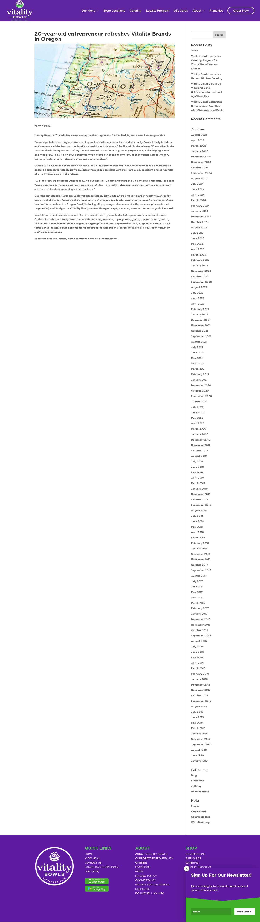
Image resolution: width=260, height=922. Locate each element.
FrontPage (197, 780)
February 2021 (200, 374)
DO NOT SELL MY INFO (149, 893)
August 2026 (199, 134)
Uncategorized (200, 791)
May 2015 (197, 722)
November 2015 (200, 690)
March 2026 (198, 145)
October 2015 (199, 695)
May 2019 (197, 472)
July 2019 (197, 461)
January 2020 (199, 434)
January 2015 (199, 733)
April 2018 (197, 532)
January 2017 (199, 613)
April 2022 (197, 303)
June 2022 (197, 298)
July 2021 (197, 347)
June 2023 (197, 238)
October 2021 (199, 330)
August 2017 (199, 575)
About (196, 11)
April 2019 (197, 477)
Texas (194, 50)
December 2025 (201, 156)
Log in (195, 806)
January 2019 (199, 488)
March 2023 (198, 254)
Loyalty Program (157, 11)
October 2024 (200, 167)
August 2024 (199, 178)
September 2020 (201, 396)
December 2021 (200, 319)
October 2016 (199, 630)
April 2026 (197, 140)
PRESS (139, 871)
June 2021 (197, 352)
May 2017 (197, 592)
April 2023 (197, 249)
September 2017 (201, 570)
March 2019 (198, 483)
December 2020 (201, 385)
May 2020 (197, 418)
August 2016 (199, 641)
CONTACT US (93, 863)
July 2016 (197, 646)
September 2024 (201, 173)
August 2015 (199, 706)
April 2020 (197, 423)
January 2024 (199, 211)
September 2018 (201, 505)
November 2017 (200, 559)
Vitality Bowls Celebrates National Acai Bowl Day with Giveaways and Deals (207, 106)
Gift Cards (181, 11)
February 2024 (200, 205)
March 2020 (198, 428)
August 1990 (199, 749)
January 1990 (199, 760)
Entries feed (198, 811)
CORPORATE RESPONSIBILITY (154, 858)
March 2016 (198, 668)
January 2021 (199, 379)
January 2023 (199, 265)
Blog (194, 775)
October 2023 (200, 222)
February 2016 (200, 673)
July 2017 (197, 581)
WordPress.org (200, 822)
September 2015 (201, 700)
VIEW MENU (92, 858)
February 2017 (200, 608)
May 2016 (197, 657)
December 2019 (200, 439)
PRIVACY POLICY (146, 876)
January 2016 (199, 679)
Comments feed (200, 816)
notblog (196, 786)
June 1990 (197, 755)
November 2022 (201, 271)
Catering (135, 11)
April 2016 (197, 662)
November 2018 (200, 494)
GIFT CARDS (193, 858)
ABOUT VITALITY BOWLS (151, 854)
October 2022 (200, 276)
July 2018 (197, 515)
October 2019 (199, 450)
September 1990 (201, 744)
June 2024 (197, 189)
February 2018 (200, 543)
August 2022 (199, 287)
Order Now (241, 10)
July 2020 (197, 407)
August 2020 (199, 401)
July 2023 (197, 233)
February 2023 (200, 260)
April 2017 (197, 597)
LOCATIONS (142, 867)
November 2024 (201, 162)
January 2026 (199, 151)
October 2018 (199, 499)
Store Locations (114, 11)
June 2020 (197, 412)
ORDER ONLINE (195, 854)
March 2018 (198, 537)
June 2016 (197, 652)
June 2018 (197, 521)
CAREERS (141, 863)
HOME (89, 854)
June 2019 (197, 467)
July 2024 (197, 183)
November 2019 (200, 445)
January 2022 (199, 314)
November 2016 (200, 624)
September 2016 (201, 635)
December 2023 (201, 216)
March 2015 (198, 728)
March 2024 (198, 200)
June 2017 (197, 586)
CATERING (192, 863)
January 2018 (199, 548)
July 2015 (197, 711)
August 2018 (199, 510)
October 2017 (199, 564)
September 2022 (201, 281)
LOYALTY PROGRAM (198, 867)
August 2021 (199, 341)
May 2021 (197, 358)
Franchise (216, 11)
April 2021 (197, 363)
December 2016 (200, 619)
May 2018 (197, 526)
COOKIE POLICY (145, 880)
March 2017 (198, 603)
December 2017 (200, 554)
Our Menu (88, 11)
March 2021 (198, 368)
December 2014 (200, 739)
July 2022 (197, 292)
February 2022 (200, 309)
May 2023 (197, 243)
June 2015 (197, 717)
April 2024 (197, 194)
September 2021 (201, 336)
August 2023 (199, 227)
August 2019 (199, 456)
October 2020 (200, 390)
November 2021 (200, 325)
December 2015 (200, 684)
